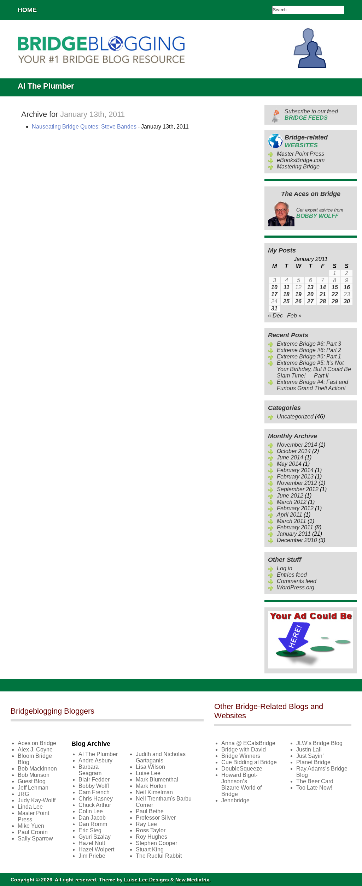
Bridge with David (243, 750)
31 (274, 308)
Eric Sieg (89, 830)
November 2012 (297, 483)
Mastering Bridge (298, 166)
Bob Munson (33, 775)
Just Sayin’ (310, 756)
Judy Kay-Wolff (37, 800)
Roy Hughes (151, 837)
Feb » (294, 316)
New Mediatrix (192, 879)
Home (27, 9)
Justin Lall (309, 750)
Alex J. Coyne (35, 750)
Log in (284, 568)
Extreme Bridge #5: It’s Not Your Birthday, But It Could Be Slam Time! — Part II (314, 369)
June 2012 (290, 496)
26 (298, 301)
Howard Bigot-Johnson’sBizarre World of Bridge (241, 784)
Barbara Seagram (89, 770)
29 (335, 301)
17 (274, 294)
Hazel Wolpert (96, 849)
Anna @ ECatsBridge (248, 743)
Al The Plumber (98, 754)
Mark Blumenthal (157, 780)
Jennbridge (235, 800)
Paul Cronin (33, 832)
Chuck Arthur (94, 805)
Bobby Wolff (93, 786)
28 (323, 301)
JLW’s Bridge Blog (319, 743)
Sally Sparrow (35, 839)
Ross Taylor (150, 830)
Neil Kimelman (154, 792)
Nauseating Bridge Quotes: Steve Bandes (84, 127)
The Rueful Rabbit (159, 856)
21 (323, 294)
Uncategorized (295, 417)
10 (274, 287)
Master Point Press (300, 154)
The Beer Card (314, 781)
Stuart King (150, 849)
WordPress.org (295, 587)
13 (310, 287)
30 (347, 301)
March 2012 (291, 502)
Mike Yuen (31, 826)
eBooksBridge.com (301, 160)
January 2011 (294, 534)
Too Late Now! (314, 788)
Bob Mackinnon (37, 769)
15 (335, 287)
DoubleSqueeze (241, 769)
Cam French (94, 792)
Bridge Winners (240, 756)
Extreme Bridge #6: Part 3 (309, 344)
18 (286, 294)
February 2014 (295, 470)
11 (287, 287)
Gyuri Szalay (94, 837)
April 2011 (289, 515)
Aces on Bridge (37, 743)
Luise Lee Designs (146, 879)
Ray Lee (146, 824)
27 (310, 301)
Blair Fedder (94, 780)
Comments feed (296, 581)
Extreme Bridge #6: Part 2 (309, 350)
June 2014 (290, 457)
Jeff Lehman (33, 788)
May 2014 (289, 464)
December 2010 (297, 540)
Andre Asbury (95, 760)
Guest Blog (32, 781)
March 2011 (291, 521)
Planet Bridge (313, 762)
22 (335, 294)
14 (323, 287)
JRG (23, 794)
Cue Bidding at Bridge (249, 762)
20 (310, 294)
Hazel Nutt (91, 843)
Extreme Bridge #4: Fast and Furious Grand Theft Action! (312, 385)
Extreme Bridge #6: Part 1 (309, 356)
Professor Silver (156, 818)
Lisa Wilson (150, 767)
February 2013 (295, 477)
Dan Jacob (92, 818)
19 (298, 294)
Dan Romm (92, 824)
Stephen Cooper (156, 843)
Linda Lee (30, 807)
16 (347, 287)
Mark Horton (151, 786)
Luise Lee (148, 773)
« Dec (275, 316)
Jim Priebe (91, 856)
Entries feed (292, 575)
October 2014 (294, 451)
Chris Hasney (95, 799)
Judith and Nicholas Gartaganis (161, 757)
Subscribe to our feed (311, 114)
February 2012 (295, 508)
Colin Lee (90, 811)
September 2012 (298, 489)
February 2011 (295, 527)
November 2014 (297, 445)
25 (286, 301)
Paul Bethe (150, 811)
